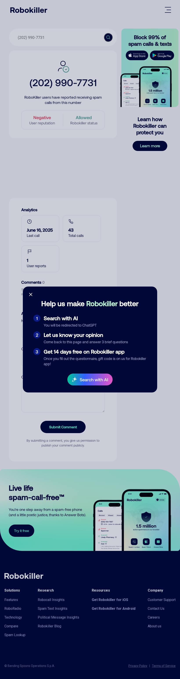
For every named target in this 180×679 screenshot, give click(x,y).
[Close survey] (30, 294)
